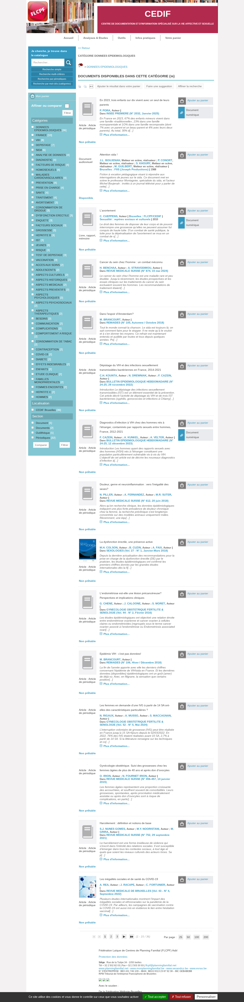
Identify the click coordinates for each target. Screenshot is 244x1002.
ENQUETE (42, 220)
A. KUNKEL (131, 437)
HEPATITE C (44, 392)
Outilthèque (43, 432)
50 (188, 937)
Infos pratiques (145, 37)
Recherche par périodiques (52, 79)
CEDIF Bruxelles (46, 409)
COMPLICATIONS (47, 328)
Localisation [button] (40, 403)
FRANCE (41, 135)
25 (180, 937)
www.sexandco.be (177, 968)
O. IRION (105, 775)
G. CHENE (106, 603)
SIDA (39, 149)
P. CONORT (165, 160)
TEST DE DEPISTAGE (49, 255)
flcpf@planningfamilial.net (160, 965)
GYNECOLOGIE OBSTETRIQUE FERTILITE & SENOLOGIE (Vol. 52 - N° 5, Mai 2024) (131, 723)
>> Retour (84, 47)
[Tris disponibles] (91, 86)
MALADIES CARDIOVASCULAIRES (48, 176)
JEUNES (41, 245)
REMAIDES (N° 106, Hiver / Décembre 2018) (134, 662)
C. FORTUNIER (155, 884)
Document (42, 422)
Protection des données (113, 956)
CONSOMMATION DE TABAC (54, 341)
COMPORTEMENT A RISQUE (54, 333)
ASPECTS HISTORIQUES (52, 279)
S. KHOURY (143, 163)
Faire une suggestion (159, 86)
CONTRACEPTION (48, 349)
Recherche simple (52, 69)
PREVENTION (45, 182)
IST (38, 240)
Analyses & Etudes (95, 37)
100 (196, 937)
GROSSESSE (44, 230)
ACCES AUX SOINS (48, 264)
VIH (38, 140)
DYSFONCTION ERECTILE (53, 215)
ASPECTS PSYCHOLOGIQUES (47, 296)
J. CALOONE (132, 603)
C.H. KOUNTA (108, 375)
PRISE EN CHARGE (48, 187)
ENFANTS (42, 369)
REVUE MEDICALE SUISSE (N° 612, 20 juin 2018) (137, 500)
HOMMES (42, 397)
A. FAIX (157, 547)
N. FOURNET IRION (134, 775)
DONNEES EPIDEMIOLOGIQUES (107, 66)
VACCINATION (45, 259)
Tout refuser (182, 996)
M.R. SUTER (163, 494)
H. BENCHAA (108, 267)
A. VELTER (157, 437)
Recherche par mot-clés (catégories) (52, 83)
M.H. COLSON (109, 547)
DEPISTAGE (43, 145)
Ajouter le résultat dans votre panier (118, 86)
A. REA (104, 884)
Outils (122, 37)
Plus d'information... (117, 134)
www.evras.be (198, 968)
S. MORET (158, 603)
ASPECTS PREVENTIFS (51, 289)
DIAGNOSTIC (44, 159)
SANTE (40, 192)
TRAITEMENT (45, 197)
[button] (182, 101)
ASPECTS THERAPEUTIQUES (46, 312)
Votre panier (173, 37)
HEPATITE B (44, 235)
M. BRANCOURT (110, 319)
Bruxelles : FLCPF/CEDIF (145, 216)
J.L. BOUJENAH (110, 160)
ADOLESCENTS (46, 269)
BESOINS (42, 318)
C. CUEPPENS (108, 216)
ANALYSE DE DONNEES (51, 154)
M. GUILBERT (123, 166)
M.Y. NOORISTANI (148, 828)
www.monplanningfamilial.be (147, 968)
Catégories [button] (40, 120)
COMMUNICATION (48, 323)
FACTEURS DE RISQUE (51, 164)
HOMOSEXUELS (46, 169)
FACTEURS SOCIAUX (49, 225)
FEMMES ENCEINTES (50, 387)
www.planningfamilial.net (113, 968)
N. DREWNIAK (138, 375)
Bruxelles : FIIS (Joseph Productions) (124, 169)
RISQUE (41, 250)
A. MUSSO (131, 715)
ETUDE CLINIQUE (47, 374)
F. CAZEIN (164, 375)
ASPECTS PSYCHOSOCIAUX (54, 302)
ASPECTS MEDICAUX (49, 284)
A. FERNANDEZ (134, 494)
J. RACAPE (127, 884)
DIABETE (42, 359)
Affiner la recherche (190, 86)
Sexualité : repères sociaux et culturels (125, 219)
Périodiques (43, 437)
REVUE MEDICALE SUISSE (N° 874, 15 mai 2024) (137, 270)
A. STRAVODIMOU (139, 267)
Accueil (68, 37)
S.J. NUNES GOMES (112, 828)
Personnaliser (206, 996)
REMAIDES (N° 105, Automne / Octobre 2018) (135, 322)
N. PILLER (106, 494)
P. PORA (105, 110)
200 (206, 937)
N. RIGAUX (106, 715)
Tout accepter (156, 996)
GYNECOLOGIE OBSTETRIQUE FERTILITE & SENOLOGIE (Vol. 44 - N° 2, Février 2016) (131, 611)
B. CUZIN (135, 547)
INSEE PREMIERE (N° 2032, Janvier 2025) (132, 113)
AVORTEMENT (45, 202)
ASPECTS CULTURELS (50, 274)
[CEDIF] (37, 11)
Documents (43, 427)
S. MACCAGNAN (160, 715)
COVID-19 (42, 354)
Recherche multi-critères (52, 74)
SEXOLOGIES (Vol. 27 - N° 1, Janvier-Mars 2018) (137, 550)
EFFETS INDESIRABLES (51, 364)
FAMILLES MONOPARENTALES (47, 381)
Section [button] (37, 416)
